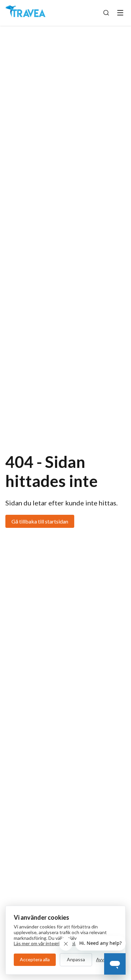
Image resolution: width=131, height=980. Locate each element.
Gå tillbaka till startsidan (39, 521)
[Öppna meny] (120, 12)
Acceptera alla (35, 959)
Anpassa (76, 959)
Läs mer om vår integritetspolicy (47, 943)
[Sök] (106, 12)
